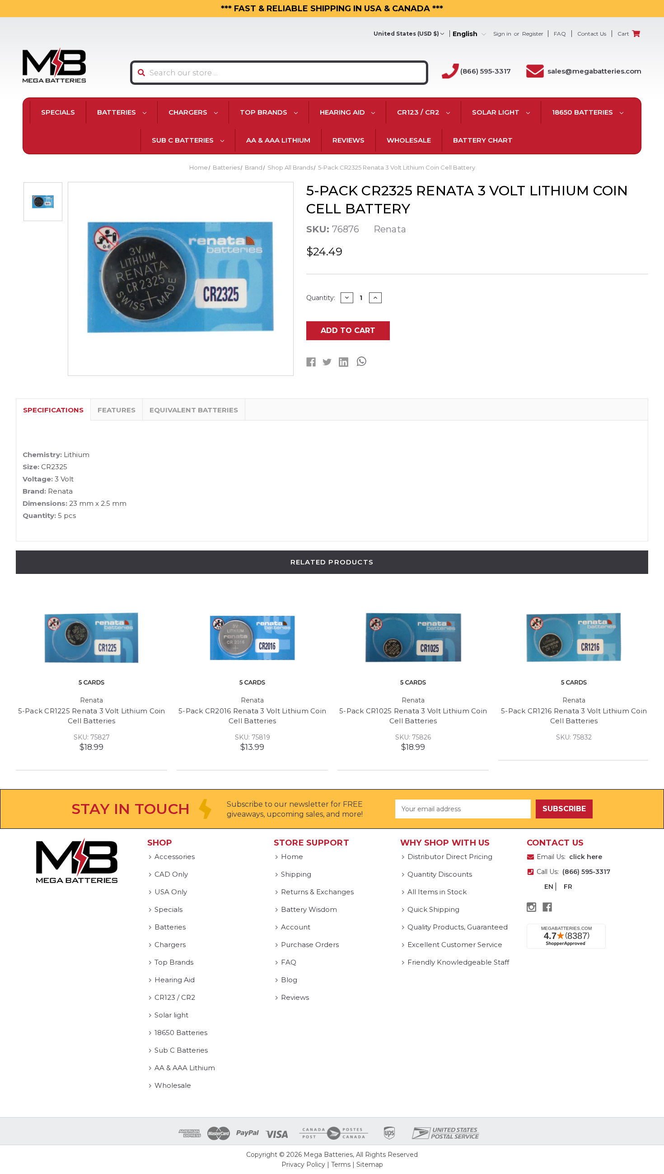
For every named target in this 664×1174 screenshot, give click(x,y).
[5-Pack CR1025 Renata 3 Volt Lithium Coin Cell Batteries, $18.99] (574, 638)
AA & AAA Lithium (278, 140)
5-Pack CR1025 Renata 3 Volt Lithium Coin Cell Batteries (574, 716)
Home (292, 856)
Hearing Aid (343, 112)
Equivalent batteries (194, 410)
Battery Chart (483, 140)
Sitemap (369, 1164)
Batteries (117, 112)
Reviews (348, 140)
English (466, 34)
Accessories (174, 856)
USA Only (170, 891)
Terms (341, 1164)
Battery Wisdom (309, 909)
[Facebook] (311, 362)
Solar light (496, 112)
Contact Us (591, 33)
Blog (289, 979)
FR (568, 887)
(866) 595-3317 (485, 71)
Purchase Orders (310, 944)
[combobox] (279, 72)
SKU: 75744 (91, 737)
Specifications (53, 410)
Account (295, 927)
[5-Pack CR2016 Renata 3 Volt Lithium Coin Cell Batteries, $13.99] (413, 638)
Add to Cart (348, 330)
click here (585, 857)
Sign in (502, 33)
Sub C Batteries (183, 140)
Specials (58, 112)
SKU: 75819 (413, 737)
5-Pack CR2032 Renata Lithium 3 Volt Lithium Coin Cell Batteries (91, 716)
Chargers (188, 112)
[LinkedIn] (343, 362)
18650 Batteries (583, 112)
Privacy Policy (303, 1164)
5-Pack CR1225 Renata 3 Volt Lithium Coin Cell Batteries (252, 716)
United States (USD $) (406, 33)
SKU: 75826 (574, 737)
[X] (327, 362)
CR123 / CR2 (419, 112)
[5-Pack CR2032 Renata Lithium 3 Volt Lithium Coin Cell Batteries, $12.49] (91, 638)
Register (532, 33)
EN (548, 887)
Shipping (296, 874)
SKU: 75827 (252, 737)
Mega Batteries (328, 1155)
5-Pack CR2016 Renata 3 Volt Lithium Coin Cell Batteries (413, 716)
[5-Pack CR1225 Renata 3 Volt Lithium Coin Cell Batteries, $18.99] (252, 638)
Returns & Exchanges (317, 891)
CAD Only (171, 874)
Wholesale (409, 140)
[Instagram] (531, 907)
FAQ (560, 33)
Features (117, 410)
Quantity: (320, 298)
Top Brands (264, 112)
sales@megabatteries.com (594, 71)
